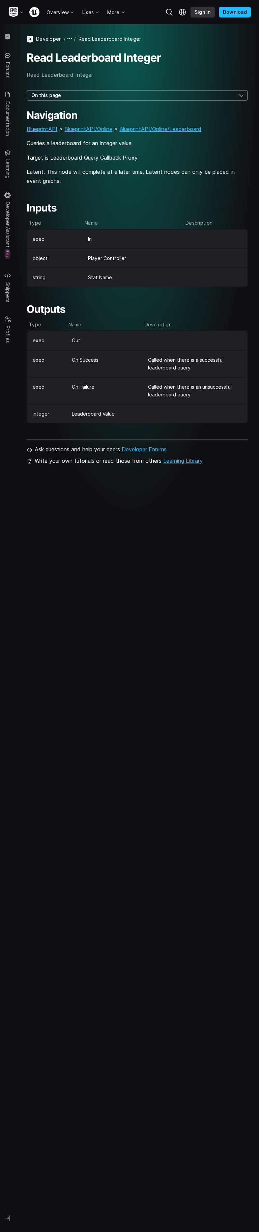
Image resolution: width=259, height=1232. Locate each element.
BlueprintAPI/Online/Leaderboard (160, 129)
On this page (46, 95)
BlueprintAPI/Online (88, 129)
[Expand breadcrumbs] (69, 38)
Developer (48, 39)
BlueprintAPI (42, 129)
